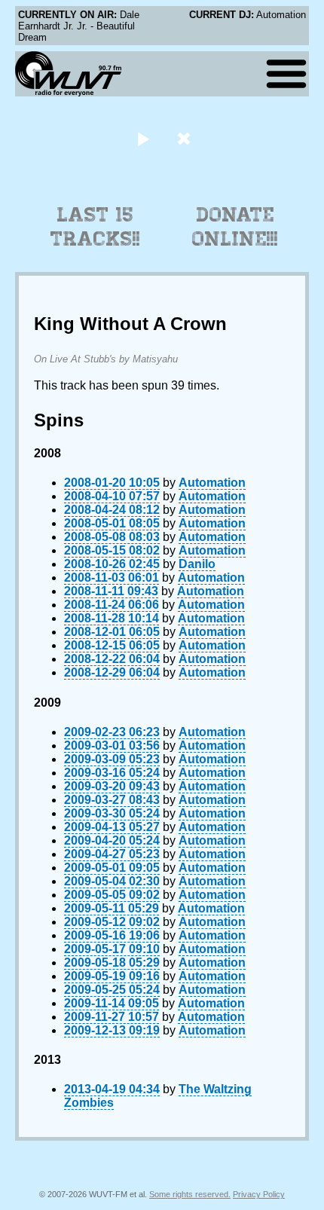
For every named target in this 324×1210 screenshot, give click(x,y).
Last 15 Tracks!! (95, 227)
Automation (212, 482)
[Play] (143, 138)
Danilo (197, 564)
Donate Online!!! (235, 227)
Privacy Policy (259, 1194)
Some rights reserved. (190, 1194)
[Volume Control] (186, 138)
